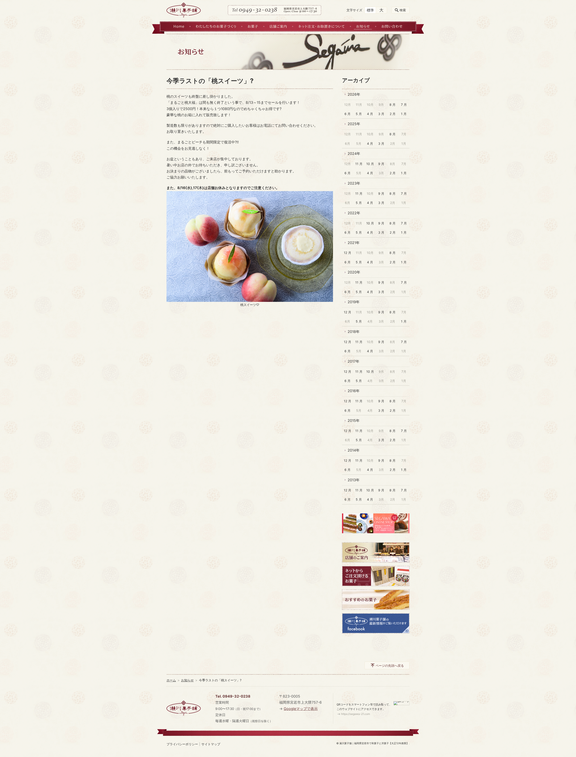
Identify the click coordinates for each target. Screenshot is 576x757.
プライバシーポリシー (182, 744)
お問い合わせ (392, 26)
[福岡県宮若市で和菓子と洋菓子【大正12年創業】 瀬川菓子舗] (183, 10)
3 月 (381, 114)
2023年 (354, 183)
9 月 (381, 164)
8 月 (392, 104)
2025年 (354, 124)
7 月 (404, 104)
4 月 (370, 114)
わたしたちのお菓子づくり (216, 26)
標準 (370, 10)
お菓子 (252, 26)
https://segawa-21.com (355, 714)
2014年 (354, 450)
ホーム (171, 680)
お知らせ (363, 26)
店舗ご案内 (278, 26)
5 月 (359, 114)
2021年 (354, 242)
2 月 (393, 114)
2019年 (354, 302)
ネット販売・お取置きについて (321, 26)
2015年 (354, 420)
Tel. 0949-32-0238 (232, 696)
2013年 (354, 480)
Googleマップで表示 (301, 708)
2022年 (354, 213)
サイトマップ (210, 744)
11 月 (358, 164)
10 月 (370, 164)
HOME (178, 26)
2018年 (354, 331)
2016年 (354, 391)
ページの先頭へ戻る (390, 665)
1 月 (404, 114)
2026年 (354, 94)
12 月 (347, 253)
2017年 (353, 361)
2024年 (354, 153)
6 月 (347, 114)
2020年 (354, 272)
